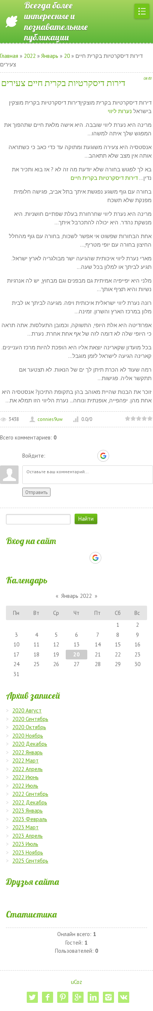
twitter (32, 997)
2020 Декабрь (29, 743)
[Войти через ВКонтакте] (65, 455)
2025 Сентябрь (30, 860)
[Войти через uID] (52, 455)
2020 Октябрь (29, 727)
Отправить (36, 492)
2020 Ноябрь (27, 735)
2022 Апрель (27, 769)
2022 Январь (27, 752)
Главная (9, 55)
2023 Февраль (29, 819)
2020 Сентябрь (30, 718)
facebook (47, 997)
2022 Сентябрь (30, 793)
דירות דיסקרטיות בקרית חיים (104, 177)
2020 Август (27, 710)
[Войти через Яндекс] (90, 455)
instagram (108, 997)
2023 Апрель (27, 835)
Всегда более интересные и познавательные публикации (56, 21)
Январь (49, 55)
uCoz (76, 981)
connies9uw (50, 419)
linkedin (93, 997)
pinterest (62, 997)
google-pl (78, 997)
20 (67, 55)
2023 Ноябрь (27, 852)
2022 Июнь (25, 777)
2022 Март (25, 760)
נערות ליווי (120, 111)
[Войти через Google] (103, 456)
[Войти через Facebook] (77, 455)
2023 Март (25, 827)
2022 (30, 55)
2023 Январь (27, 810)
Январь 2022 (76, 595)
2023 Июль (25, 843)
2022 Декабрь (29, 802)
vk (123, 997)
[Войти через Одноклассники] (116, 455)
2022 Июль (25, 785)
